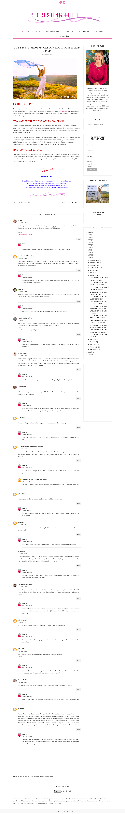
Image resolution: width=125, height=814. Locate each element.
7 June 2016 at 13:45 (27, 246)
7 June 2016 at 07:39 (22, 553)
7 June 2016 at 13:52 (27, 572)
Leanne (24, 244)
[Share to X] (72, 202)
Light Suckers (63, 111)
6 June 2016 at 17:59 (22, 258)
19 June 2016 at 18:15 (27, 736)
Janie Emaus (22, 494)
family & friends (23, 207)
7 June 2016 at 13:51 (27, 541)
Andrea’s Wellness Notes (25, 234)
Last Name (90, 156)
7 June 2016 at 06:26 (22, 420)
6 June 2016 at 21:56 (22, 355)
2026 (89, 232)
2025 (89, 235)
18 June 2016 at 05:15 (23, 711)
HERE (58, 181)
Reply (78, 239)
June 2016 (93, 275)
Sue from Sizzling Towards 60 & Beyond (30, 446)
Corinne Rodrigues (24, 680)
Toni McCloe (21, 418)
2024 (89, 237)
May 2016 (92, 339)
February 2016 (94, 347)
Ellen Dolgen (22, 387)
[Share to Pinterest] (75, 202)
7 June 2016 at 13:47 (27, 341)
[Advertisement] (97, 391)
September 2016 (94, 268)
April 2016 (92, 342)
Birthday (89, 161)
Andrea (20, 220)
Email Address (91, 145)
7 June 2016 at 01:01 (22, 389)
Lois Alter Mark (22, 620)
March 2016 (93, 344)
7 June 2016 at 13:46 (27, 277)
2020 (89, 247)
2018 (89, 252)
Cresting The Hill (62, 15)
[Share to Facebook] (68, 202)
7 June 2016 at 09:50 (22, 586)
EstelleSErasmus (23, 649)
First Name (90, 150)
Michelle (20, 289)
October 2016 (94, 265)
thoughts (33, 207)
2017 (89, 255)
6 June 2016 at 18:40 (22, 291)
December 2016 (94, 260)
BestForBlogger (71, 811)
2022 (89, 242)
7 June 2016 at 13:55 (27, 667)
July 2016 (92, 273)
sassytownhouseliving (25, 584)
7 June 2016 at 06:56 (22, 449)
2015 (89, 352)
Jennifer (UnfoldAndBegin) (26, 256)
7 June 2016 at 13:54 (27, 636)
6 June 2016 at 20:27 (22, 320)
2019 (89, 250)
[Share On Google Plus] (79, 202)
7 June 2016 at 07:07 (22, 496)
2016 (89, 257)
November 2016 (94, 262)
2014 (89, 354)
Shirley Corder (22, 353)
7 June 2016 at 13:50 (27, 467)
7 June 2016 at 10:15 (22, 622)
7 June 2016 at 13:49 (27, 405)
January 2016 (93, 349)
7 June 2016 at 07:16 (22, 524)
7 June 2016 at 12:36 (22, 682)
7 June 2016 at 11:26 (22, 651)
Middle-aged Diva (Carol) (25, 318)
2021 (89, 245)
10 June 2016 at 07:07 (27, 481)
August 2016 (93, 270)
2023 (89, 240)
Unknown (21, 522)
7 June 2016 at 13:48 (27, 376)
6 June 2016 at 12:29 (22, 222)
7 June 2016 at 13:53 (27, 605)
